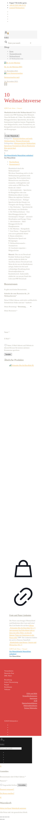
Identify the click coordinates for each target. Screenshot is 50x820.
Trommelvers (16, 146)
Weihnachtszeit (14, 56)
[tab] (23, 162)
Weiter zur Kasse (5, 808)
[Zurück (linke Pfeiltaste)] (1, 819)
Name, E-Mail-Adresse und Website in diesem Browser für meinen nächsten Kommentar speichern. (18, 347)
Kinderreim (31, 146)
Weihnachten (30, 143)
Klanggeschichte (20, 143)
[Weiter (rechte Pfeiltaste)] (3, 819)
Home (11, 51)
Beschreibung (14, 162)
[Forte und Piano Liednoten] (23, 459)
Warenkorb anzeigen (19, 808)
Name (6, 332)
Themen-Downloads (23, 141)
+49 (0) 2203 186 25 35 (17, 5)
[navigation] (25, 802)
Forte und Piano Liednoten (20, 615)
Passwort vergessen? (7, 789)
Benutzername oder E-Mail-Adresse (13, 777)
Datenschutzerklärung (29, 703)
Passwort (3, 781)
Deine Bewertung (11, 307)
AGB (35, 701)
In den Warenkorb (11, 136)
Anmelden (22, 785)
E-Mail (7, 339)
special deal (12, 148)
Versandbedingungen (29, 696)
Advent (24, 146)
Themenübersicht (15, 54)
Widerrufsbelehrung (30, 706)
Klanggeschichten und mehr (22, 138)
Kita (5, 148)
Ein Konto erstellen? (7, 793)
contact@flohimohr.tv (17, 8)
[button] (18, 155)
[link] (30, 43)
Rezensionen (14, 164)
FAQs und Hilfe (32, 693)
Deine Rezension (10, 311)
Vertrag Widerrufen (30, 708)
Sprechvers (8, 146)
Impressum (33, 698)
